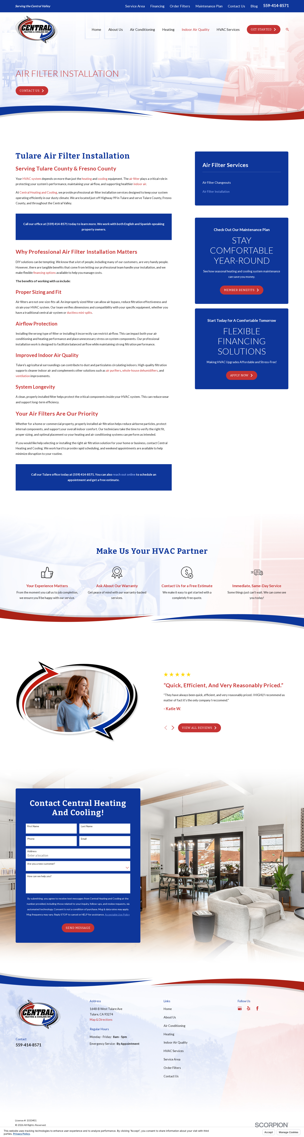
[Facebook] (257, 1008)
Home (168, 1009)
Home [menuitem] (96, 29)
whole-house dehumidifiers (140, 370)
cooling (102, 179)
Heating (169, 1034)
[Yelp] (248, 1008)
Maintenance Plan (209, 6)
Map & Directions (101, 1019)
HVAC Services (174, 1051)
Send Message (78, 928)
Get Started (261, 29)
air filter (134, 179)
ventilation (23, 376)
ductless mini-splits (79, 312)
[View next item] (173, 728)
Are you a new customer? (41, 863)
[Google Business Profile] (240, 1008)
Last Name (87, 826)
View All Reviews (197, 728)
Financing (157, 6)
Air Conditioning (174, 1026)
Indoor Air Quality (176, 1042)
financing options (44, 272)
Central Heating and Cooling (38, 192)
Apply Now (239, 375)
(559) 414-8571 (57, 224)
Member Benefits (239, 290)
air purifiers (113, 370)
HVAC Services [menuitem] (228, 29)
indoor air (140, 184)
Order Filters (180, 6)
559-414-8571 (276, 5)
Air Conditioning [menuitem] (142, 29)
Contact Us (236, 6)
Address (32, 851)
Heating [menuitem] (168, 29)
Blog (254, 6)
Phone (30, 838)
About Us (170, 1017)
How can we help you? (39, 876)
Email (84, 838)
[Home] (36, 29)
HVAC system (32, 179)
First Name (33, 826)
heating (87, 179)
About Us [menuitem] (115, 29)
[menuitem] (241, 182)
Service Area (135, 6)
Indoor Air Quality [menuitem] (195, 29)
